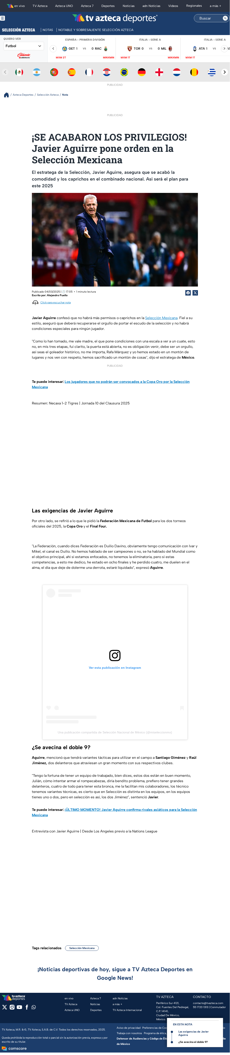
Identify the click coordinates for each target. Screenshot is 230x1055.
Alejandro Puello (57, 295)
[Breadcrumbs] (8, 95)
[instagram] (12, 1008)
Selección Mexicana (161, 318)
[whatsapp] (33, 1008)
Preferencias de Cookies (157, 1027)
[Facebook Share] (188, 293)
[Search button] (225, 18)
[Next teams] (224, 72)
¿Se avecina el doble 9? (193, 1042)
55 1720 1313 (200, 1007)
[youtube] (19, 1008)
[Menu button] (18, 18)
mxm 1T (125, 57)
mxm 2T (61, 57)
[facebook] (27, 1008)
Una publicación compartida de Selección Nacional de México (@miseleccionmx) (115, 732)
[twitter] (4, 1008)
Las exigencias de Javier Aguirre (193, 1033)
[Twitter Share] (195, 293)
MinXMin (108, 57)
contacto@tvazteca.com (208, 1003)
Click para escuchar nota (55, 302)
